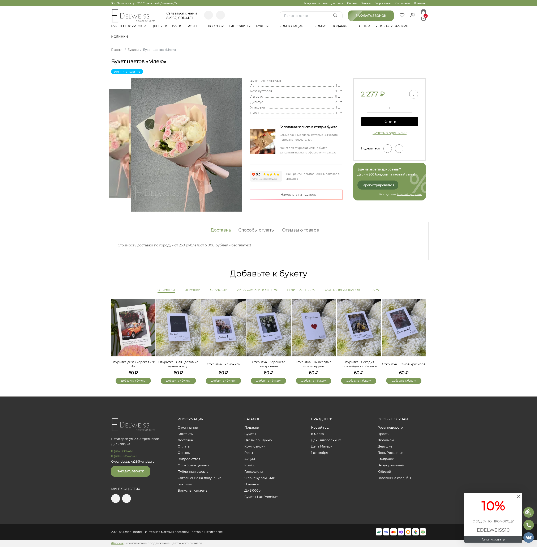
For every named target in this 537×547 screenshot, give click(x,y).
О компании (402, 3)
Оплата (352, 3)
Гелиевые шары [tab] (301, 290)
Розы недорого (390, 427)
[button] (421, 334)
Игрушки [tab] (193, 290)
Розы (193, 26)
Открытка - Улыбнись (223, 364)
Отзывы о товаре (300, 230)
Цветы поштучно (166, 26)
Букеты (263, 26)
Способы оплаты (256, 230)
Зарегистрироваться (378, 185)
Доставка (337, 3)
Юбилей (384, 472)
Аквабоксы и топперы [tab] (257, 290)
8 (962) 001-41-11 (179, 18)
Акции (364, 26)
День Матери (321, 446)
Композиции (292, 26)
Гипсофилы (240, 26)
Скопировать (493, 539)
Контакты (420, 3)
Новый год (320, 427)
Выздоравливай (391, 465)
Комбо (320, 26)
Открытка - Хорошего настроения (268, 364)
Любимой (386, 440)
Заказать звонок (130, 471)
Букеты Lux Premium (128, 26)
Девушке (385, 446)
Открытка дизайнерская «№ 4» (133, 364)
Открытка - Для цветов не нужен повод (178, 364)
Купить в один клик (390, 133)
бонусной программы (409, 194)
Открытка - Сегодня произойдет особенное (359, 364)
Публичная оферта (193, 472)
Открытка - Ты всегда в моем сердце (313, 364)
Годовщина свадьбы (394, 478)
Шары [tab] (374, 290)
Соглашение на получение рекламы (200, 481)
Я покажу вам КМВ (391, 26)
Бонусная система (315, 3)
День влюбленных (326, 440)
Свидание (386, 459)
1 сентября (319, 453)
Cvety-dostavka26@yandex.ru (132, 461)
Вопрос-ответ (382, 3)
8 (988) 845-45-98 (124, 456)
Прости (384, 434)
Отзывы (365, 3)
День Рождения (391, 453)
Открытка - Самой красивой (404, 364)
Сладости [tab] (219, 290)
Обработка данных (193, 465)
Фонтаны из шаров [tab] (342, 290)
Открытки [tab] (166, 290)
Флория (117, 543)
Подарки (340, 26)
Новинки (119, 37)
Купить (389, 121)
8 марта (317, 434)
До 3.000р (216, 26)
